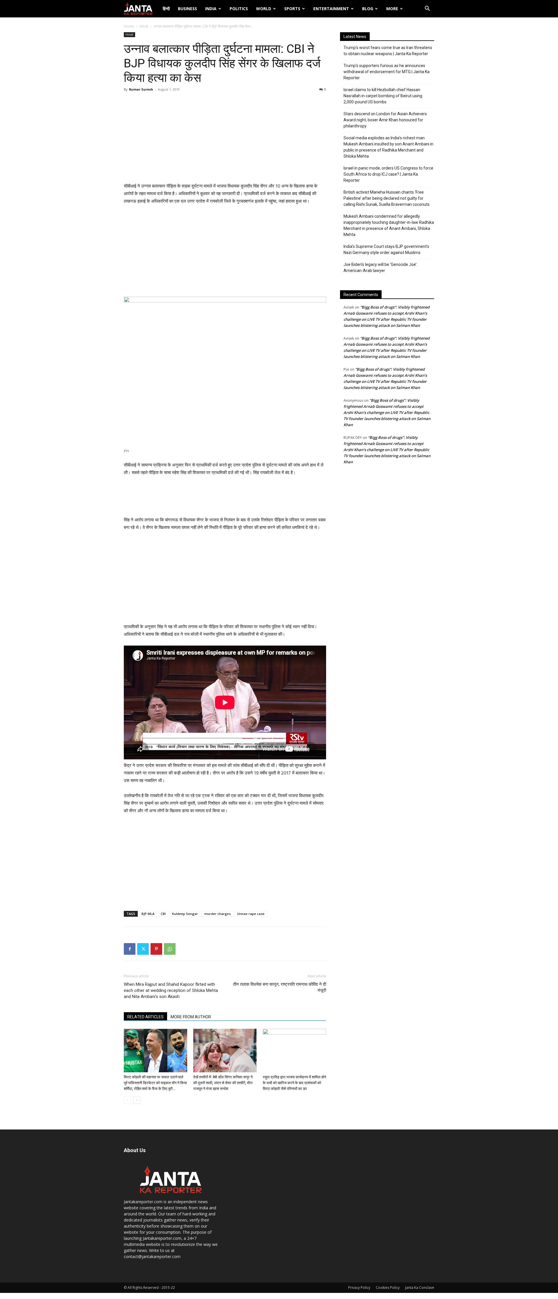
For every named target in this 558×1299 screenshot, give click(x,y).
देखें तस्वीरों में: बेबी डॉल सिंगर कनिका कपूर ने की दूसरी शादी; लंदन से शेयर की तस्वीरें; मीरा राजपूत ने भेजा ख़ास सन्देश (223, 1083)
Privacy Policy (359, 1287)
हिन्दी (166, 8)
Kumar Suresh (141, 89)
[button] (427, 9)
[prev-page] (127, 1100)
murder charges (217, 913)
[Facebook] (129, 949)
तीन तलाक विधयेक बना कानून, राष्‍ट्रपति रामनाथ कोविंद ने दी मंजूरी (279, 987)
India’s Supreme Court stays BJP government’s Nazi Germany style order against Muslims (386, 249)
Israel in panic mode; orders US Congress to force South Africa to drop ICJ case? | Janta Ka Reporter (388, 174)
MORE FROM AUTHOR (191, 1017)
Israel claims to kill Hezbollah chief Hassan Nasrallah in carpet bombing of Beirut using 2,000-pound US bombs (383, 95)
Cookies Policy (388, 1287)
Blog (367, 8)
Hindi (144, 26)
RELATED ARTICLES (145, 1017)
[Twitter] (143, 949)
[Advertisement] (225, 138)
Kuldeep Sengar (185, 913)
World (263, 8)
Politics (239, 8)
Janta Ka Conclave (419, 1287)
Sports (292, 8)
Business (187, 8)
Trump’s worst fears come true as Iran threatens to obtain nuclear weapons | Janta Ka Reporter (388, 50)
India (211, 8)
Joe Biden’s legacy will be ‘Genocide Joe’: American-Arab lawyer (380, 267)
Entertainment (331, 8)
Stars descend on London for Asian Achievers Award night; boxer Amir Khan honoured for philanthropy (385, 119)
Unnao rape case (250, 913)
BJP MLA (148, 913)
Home (129, 26)
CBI (163, 913)
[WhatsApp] (170, 949)
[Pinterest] (156, 949)
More (392, 8)
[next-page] (136, 1100)
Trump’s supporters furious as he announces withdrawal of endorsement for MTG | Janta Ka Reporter (387, 71)
